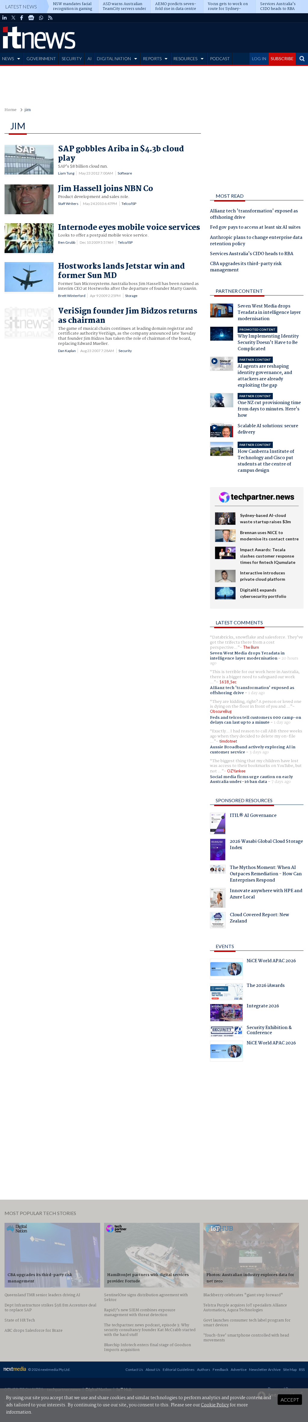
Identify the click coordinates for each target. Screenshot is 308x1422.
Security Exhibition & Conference (269, 1031)
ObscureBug (221, 711)
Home (11, 110)
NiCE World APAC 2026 (271, 962)
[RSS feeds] (50, 17)
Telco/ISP (129, 203)
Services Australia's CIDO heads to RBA (251, 254)
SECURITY (72, 58)
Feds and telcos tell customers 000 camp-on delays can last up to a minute (255, 720)
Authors (203, 1369)
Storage (131, 295)
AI (90, 58)
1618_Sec (227, 681)
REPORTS (152, 58)
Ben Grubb (66, 242)
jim (27, 110)
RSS (302, 1369)
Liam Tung (66, 173)
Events (225, 946)
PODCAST (220, 58)
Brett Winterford (71, 295)
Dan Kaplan (67, 350)
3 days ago (259, 752)
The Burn (251, 647)
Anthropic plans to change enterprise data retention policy (256, 241)
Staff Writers (68, 203)
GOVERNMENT (41, 58)
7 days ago (281, 781)
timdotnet (228, 741)
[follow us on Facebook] (22, 17)
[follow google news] (31, 17)
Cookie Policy (215, 1405)
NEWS (8, 58)
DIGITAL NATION (114, 58)
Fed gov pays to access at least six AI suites (255, 227)
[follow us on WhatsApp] (41, 17)
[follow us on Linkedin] (4, 17)
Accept (290, 1399)
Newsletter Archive (265, 1369)
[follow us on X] (13, 17)
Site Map (290, 1369)
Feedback (220, 1369)
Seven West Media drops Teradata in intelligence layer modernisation (247, 655)
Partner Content (239, 291)
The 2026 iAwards (266, 986)
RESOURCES (185, 58)
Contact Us (134, 1369)
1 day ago (256, 693)
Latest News (21, 6)
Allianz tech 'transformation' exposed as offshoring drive (254, 214)
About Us (153, 1369)
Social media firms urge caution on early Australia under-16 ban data (251, 779)
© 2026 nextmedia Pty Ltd (48, 1369)
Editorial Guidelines (179, 1369)
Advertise (239, 1369)
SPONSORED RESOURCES (244, 800)
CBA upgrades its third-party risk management (246, 267)
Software (125, 173)
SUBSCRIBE (282, 58)
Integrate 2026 (263, 1007)
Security (125, 350)
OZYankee (236, 770)
